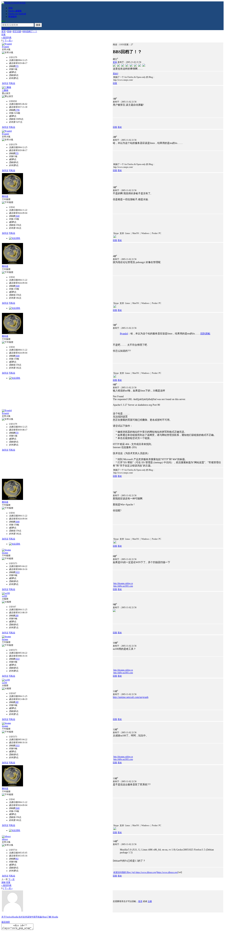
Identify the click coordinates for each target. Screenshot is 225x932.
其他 (9, 31)
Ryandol (5, 46)
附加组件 (12, 16)
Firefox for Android (17, 14)
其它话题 (17, 31)
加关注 (5, 83)
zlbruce (5, 839)
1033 (17, 572)
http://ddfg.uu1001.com (123, 586)
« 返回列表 (6, 37)
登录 (3, 28)
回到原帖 (205, 333)
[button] (115, 73)
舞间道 (5, 196)
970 (16, 66)
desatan (5, 552)
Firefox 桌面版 (15, 11)
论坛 (10, 8)
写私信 (12, 83)
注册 (8, 28)
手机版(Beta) (41, 917)
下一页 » (8, 40)
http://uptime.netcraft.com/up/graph (130, 697)
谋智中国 (31, 917)
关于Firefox (6, 917)
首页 (3, 31)
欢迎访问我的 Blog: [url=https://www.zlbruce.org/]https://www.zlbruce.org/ (145, 872)
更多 (115, 62)
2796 (17, 110)
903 (16, 859)
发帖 (3, 882)
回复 (3, 34)
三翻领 (5, 90)
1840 (17, 216)
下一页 (11, 879)
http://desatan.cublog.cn (123, 583)
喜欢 (120, 127)
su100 (4, 596)
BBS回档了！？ (29, 31)
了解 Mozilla (52, 917)
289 (16, 615)
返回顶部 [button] (5, 922)
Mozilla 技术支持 (19, 917)
